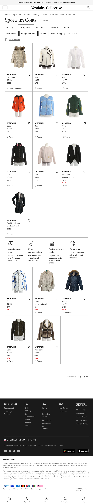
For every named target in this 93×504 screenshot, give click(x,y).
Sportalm (17, 14)
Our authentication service (30, 416)
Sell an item (46, 420)
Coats (44, 14)
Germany (34, 489)
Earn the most (76, 249)
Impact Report (81, 417)
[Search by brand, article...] (5, 7)
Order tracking (28, 409)
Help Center (63, 408)
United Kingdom (14, 489)
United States (25, 489)
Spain (40, 489)
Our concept (9, 408)
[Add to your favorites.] (29, 74)
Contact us (63, 411)
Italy (45, 489)
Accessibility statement (12, 445)
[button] (88, 7)
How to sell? (44, 409)
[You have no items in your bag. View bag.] (88, 7)
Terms (40, 445)
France (5, 489)
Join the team (81, 420)
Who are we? (81, 410)
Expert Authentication (35, 251)
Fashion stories (82, 424)
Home (7, 14)
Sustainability (81, 413)
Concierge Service (8, 412)
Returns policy (28, 423)
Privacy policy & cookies (54, 445)
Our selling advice (46, 415)
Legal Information (29, 445)
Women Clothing (31, 14)
